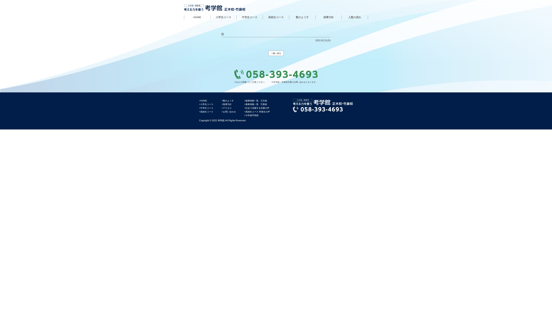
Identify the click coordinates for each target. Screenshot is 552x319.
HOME (197, 17)
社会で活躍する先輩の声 (257, 108)
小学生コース (223, 17)
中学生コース (249, 17)
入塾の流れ (354, 17)
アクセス (227, 108)
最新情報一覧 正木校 (256, 100)
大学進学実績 (252, 115)
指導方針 (328, 17)
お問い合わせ (229, 112)
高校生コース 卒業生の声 (258, 112)
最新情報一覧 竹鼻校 (256, 104)
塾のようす (302, 17)
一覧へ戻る (276, 53)
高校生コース (276, 17)
